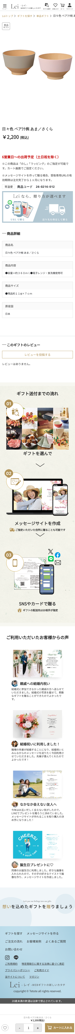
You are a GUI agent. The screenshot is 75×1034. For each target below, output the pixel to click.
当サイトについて (15, 976)
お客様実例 (34, 941)
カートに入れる (62, 1027)
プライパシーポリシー (17, 970)
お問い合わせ (13, 949)
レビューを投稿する (37, 354)
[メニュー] (4, 5)
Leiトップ (7, 16)
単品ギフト (42, 16)
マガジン (34, 976)
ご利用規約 (11, 963)
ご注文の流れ (13, 941)
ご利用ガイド (41, 970)
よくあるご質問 (55, 941)
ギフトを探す (24, 16)
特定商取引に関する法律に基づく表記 (43, 963)
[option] (37, 64)
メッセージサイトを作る (43, 933)
